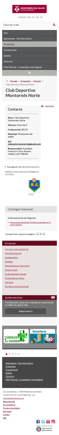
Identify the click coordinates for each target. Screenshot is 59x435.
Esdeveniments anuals (15, 274)
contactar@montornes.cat (13, 398)
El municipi (9, 44)
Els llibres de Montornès (17, 286)
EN (37, 17)
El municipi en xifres (14, 278)
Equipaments (11, 257)
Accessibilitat (9, 405)
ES (33, 17)
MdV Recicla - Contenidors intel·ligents (23, 67)
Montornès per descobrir (17, 265)
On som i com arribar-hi (16, 249)
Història (9, 282)
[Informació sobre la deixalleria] (42, 336)
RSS (29, 73)
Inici (6, 32)
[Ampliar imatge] (34, 191)
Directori (8, 61)
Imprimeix (49, 106)
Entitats (37, 81)
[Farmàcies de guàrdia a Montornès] (16, 336)
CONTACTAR (24, 17)
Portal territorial (13, 253)
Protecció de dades (11, 408)
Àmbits (7, 55)
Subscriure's (26, 311)
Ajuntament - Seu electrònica (18, 38)
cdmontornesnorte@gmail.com (24, 144)
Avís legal (7, 411)
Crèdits (6, 415)
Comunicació (10, 50)
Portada (13, 81)
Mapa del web (9, 401)
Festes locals (11, 269)
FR (41, 17)
